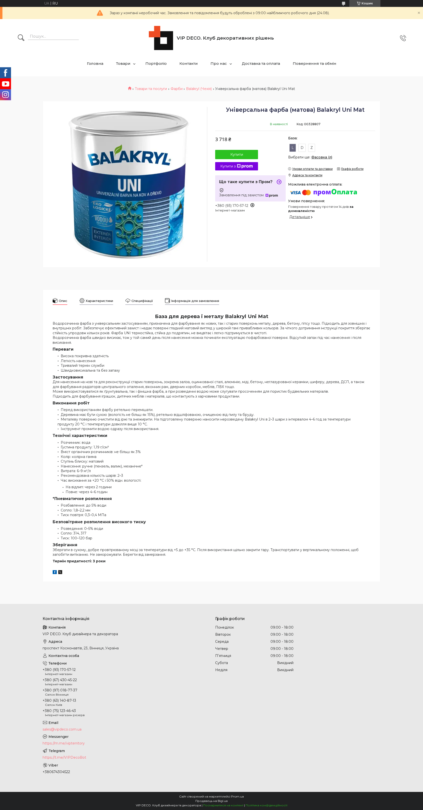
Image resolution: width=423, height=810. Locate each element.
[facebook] (55, 573)
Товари (123, 63)
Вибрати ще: (310, 157)
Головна (95, 63)
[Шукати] (21, 38)
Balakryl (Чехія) (199, 89)
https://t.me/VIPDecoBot (64, 757)
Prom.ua (237, 796)
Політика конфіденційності (266, 805)
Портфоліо (156, 63)
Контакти (188, 63)
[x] (60, 573)
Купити (236, 154)
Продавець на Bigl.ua (211, 801)
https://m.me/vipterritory (64, 743)
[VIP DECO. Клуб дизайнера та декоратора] (161, 38)
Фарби (177, 89)
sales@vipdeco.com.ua (62, 729)
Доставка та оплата (261, 63)
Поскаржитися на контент (223, 805)
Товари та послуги (151, 89)
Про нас (219, 63)
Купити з (228, 166)
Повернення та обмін (314, 63)
